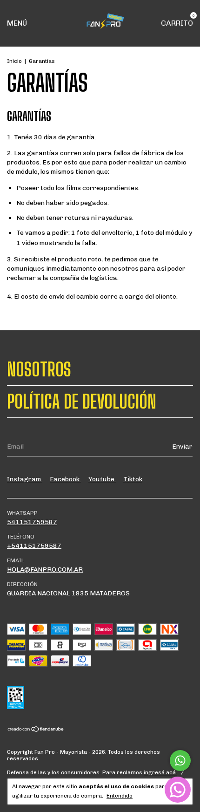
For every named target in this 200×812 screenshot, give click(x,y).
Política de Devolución (81, 401)
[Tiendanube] (36, 730)
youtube (102, 479)
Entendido (120, 795)
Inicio (14, 61)
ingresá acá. (160, 772)
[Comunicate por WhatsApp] (180, 760)
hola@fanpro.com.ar (45, 569)
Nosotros (39, 369)
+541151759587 (34, 546)
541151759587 (32, 522)
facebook (65, 479)
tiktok (132, 479)
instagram (24, 479)
